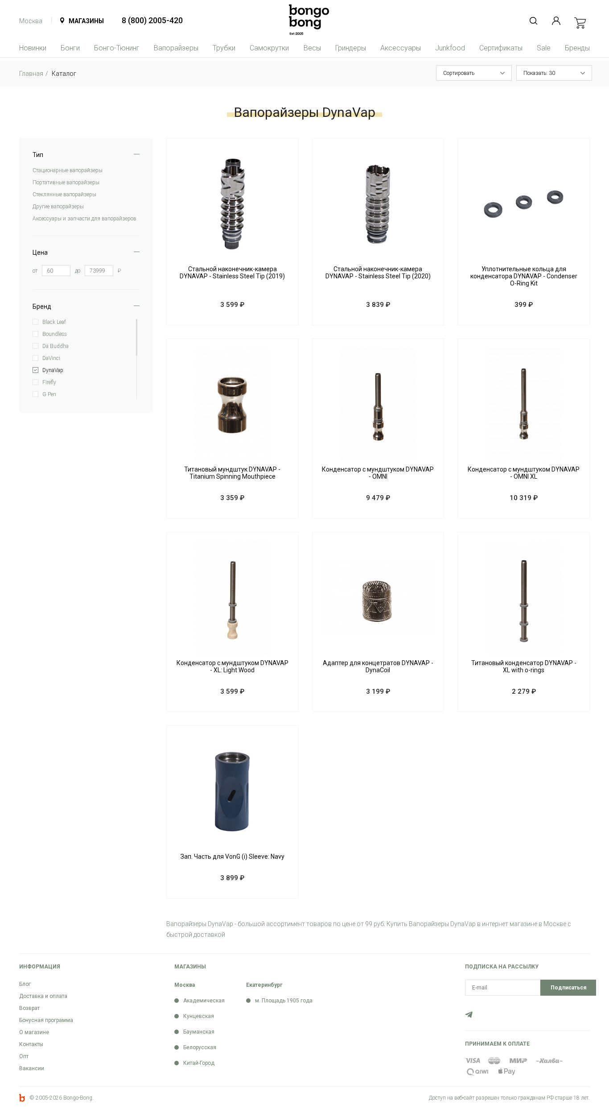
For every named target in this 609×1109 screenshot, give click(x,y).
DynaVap (52, 370)
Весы (312, 48)
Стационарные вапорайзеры (68, 170)
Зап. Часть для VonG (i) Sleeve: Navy (232, 856)
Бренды (577, 48)
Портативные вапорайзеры (66, 182)
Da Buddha (55, 346)
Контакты (31, 1044)
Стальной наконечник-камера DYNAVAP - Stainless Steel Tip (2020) (378, 272)
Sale (544, 48)
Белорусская (199, 1047)
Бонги (70, 48)
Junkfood (450, 48)
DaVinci (51, 358)
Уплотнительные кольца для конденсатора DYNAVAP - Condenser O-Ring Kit (523, 276)
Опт (24, 1056)
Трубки (224, 48)
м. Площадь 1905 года (284, 1000)
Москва (30, 21)
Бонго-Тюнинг (117, 48)
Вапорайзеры (176, 48)
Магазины (86, 21)
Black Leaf (54, 322)
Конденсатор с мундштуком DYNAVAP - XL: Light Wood (232, 666)
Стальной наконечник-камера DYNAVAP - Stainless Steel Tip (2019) (232, 272)
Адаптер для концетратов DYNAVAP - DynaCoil (378, 666)
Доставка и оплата (43, 996)
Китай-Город (198, 1063)
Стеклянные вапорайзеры (64, 194)
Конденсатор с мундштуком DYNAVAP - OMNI (378, 473)
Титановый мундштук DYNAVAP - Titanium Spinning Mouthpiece (232, 473)
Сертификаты (501, 48)
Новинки (32, 48)
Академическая (204, 1000)
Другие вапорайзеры (58, 206)
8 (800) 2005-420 (152, 20)
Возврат (29, 1008)
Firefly (49, 382)
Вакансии (31, 1068)
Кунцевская (198, 1016)
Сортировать (458, 73)
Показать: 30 (539, 73)
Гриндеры (350, 48)
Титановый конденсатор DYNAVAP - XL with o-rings (523, 666)
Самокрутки (269, 48)
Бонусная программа (46, 1020)
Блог (25, 984)
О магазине (34, 1032)
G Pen (49, 394)
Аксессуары (400, 48)
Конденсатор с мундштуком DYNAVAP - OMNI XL (524, 473)
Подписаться (568, 988)
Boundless (54, 334)
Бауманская (198, 1032)
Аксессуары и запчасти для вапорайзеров (84, 218)
